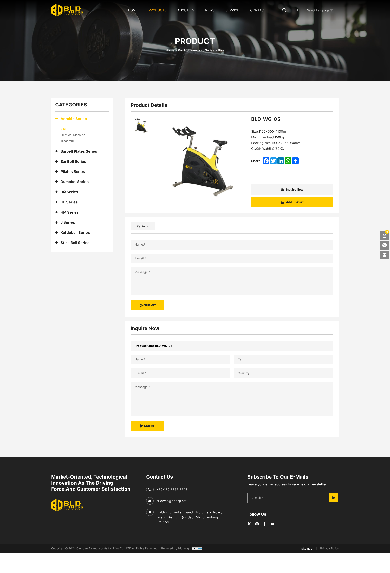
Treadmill (67, 141)
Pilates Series (73, 171)
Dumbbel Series (75, 181)
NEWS (210, 10)
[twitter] (249, 524)
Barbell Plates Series (79, 151)
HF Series (69, 202)
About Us (186, 10)
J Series (68, 222)
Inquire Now (294, 189)
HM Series (70, 212)
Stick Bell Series (75, 242)
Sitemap (306, 548)
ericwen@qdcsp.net (171, 501)
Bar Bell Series (73, 161)
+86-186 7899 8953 (172, 489)
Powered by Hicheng (175, 548)
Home (133, 10)
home (170, 50)
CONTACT (258, 10)
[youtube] (272, 524)
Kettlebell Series (75, 232)
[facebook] (264, 524)
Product (183, 50)
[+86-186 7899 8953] (384, 245)
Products (158, 10)
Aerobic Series (203, 50)
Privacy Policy (329, 548)
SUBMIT (149, 305)
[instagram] (257, 524)
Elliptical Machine (72, 135)
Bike (221, 50)
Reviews (143, 226)
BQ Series (69, 191)
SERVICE (232, 10)
